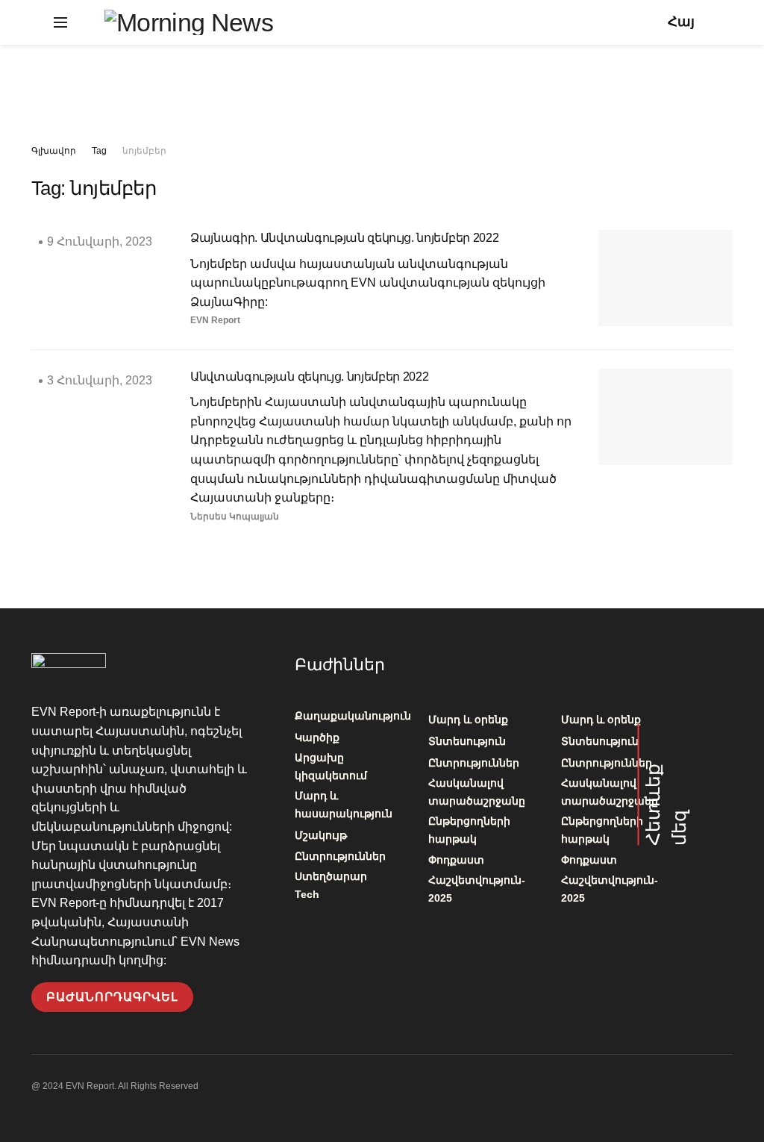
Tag (99, 151)
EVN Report (215, 320)
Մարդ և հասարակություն (343, 805)
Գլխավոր (53, 151)
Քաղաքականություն (353, 716)
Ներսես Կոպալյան (234, 516)
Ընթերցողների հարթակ (469, 830)
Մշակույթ (321, 835)
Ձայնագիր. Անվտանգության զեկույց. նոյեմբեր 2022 (344, 237)
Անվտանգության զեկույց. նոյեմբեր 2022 (309, 376)
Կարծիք (317, 737)
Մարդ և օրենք (468, 720)
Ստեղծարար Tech (331, 885)
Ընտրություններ (340, 856)
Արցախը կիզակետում (331, 766)
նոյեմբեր (144, 151)
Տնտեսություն (467, 741)
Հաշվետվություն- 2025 (476, 889)
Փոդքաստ (456, 860)
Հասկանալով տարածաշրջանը (476, 792)
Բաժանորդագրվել (112, 996)
